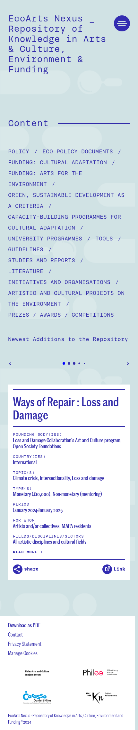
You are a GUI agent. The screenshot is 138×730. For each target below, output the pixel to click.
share (31, 569)
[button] (64, 363)
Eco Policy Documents (81, 151)
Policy (23, 151)
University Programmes (49, 238)
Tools (108, 238)
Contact (15, 634)
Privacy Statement (24, 644)
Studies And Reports (45, 260)
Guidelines (30, 249)
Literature (30, 271)
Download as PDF (24, 625)
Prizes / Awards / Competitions (61, 315)
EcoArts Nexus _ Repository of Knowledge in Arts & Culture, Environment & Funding (57, 44)
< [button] (10, 364)
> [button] (128, 364)
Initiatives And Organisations (63, 282)
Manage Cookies (23, 653)
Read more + (28, 552)
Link (119, 569)
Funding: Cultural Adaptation (61, 162)
